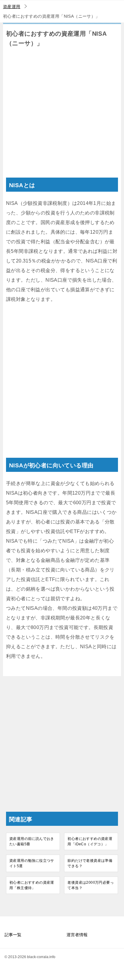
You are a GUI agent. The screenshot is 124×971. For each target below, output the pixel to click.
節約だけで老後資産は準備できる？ (89, 863)
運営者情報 (77, 934)
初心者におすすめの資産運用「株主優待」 (31, 885)
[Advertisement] (62, 116)
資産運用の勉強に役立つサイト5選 (31, 863)
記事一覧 (13, 934)
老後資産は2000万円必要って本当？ (90, 885)
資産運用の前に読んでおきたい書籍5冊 (31, 841)
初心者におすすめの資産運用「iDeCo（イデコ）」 (89, 841)
